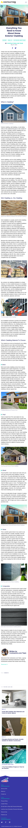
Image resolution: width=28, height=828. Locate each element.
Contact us (3, 794)
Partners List (4, 814)
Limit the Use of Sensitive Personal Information (12, 809)
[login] (26, 2)
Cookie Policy (4, 803)
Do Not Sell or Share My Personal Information (11, 806)
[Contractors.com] (8, 2)
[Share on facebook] (12, 48)
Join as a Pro (4, 788)
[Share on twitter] (15, 48)
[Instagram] (9, 822)
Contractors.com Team (15, 43)
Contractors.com (7, 826)
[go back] (2, 6)
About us (3, 791)
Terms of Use (4, 812)
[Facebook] (6, 822)
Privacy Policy (4, 801)
